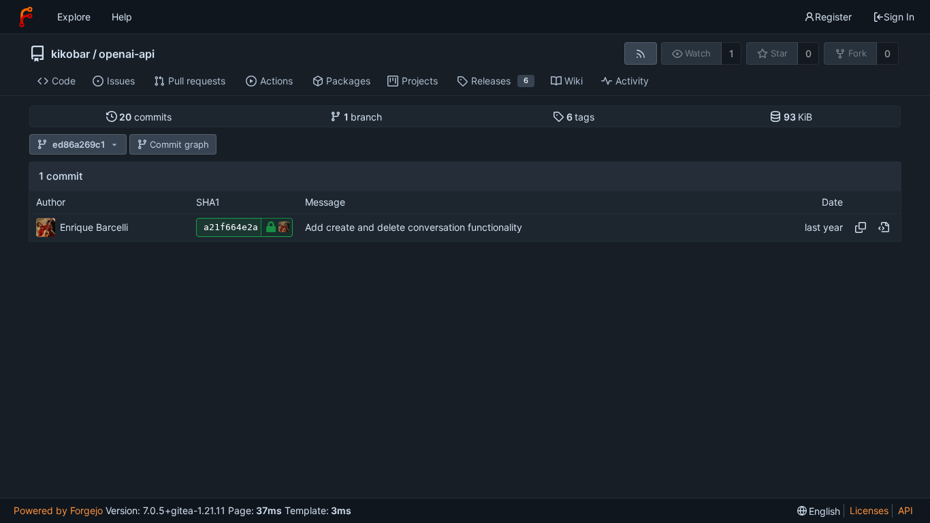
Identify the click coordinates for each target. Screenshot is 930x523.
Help (122, 16)
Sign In (899, 16)
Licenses (869, 510)
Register (833, 16)
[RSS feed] (640, 53)
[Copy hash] (860, 227)
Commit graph (179, 144)
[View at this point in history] (883, 227)
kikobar (70, 54)
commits (145, 117)
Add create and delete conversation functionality (413, 227)
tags (580, 117)
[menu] (819, 511)
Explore (74, 16)
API (905, 510)
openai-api (127, 54)
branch (363, 117)
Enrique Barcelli (94, 227)
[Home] (26, 17)
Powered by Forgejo (58, 510)
